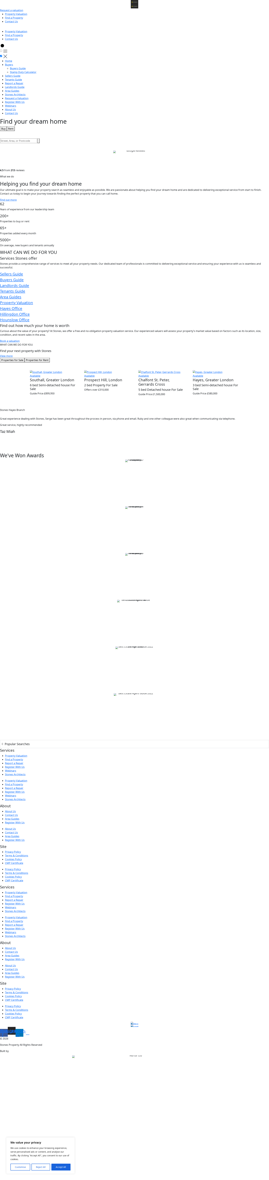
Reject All (41, 1167)
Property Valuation (16, 14)
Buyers (9, 64)
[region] (40, 1155)
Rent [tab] (11, 128)
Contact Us (11, 21)
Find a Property (14, 17)
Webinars (10, 105)
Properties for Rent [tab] (37, 360)
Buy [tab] (3, 128)
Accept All (61, 1167)
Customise (20, 1167)
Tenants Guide (13, 79)
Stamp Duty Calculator (23, 72)
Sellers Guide (12, 76)
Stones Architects (15, 94)
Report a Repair (14, 83)
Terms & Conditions (16, 855)
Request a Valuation (16, 98)
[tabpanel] (134, 140)
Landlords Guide (14, 87)
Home (8, 61)
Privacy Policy (13, 852)
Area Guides (12, 91)
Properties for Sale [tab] (12, 360)
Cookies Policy (13, 859)
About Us (10, 109)
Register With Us (15, 102)
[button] (134, 28)
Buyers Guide (18, 68)
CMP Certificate (14, 863)
